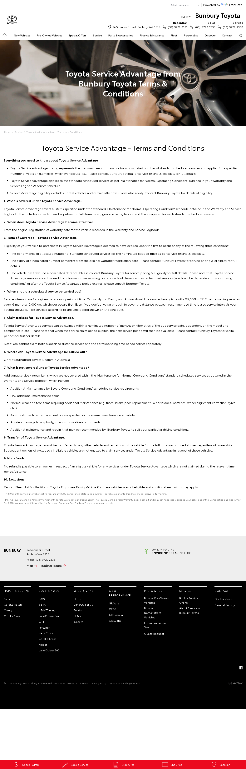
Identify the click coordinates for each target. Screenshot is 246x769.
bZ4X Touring (47, 610)
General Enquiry (224, 605)
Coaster (79, 622)
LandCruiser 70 (83, 604)
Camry (8, 610)
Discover (210, 35)
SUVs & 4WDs (49, 591)
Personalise (191, 35)
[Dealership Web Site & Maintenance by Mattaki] (235, 683)
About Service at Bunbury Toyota (190, 610)
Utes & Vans (84, 591)
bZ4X (42, 604)
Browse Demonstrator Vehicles (153, 612)
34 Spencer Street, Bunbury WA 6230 (136, 27)
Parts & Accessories (120, 35)
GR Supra (115, 620)
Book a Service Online (188, 600)
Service (97, 35)
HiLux (77, 599)
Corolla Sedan (13, 616)
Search (241, 35)
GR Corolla (116, 615)
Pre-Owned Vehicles (49, 35)
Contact (227, 35)
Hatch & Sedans (17, 591)
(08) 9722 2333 (178, 25)
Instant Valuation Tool (155, 625)
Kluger (43, 644)
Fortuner (44, 627)
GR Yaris (114, 603)
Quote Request (154, 633)
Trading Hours (51, 565)
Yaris (7, 599)
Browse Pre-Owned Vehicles (156, 600)
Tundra (78, 610)
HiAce (77, 616)
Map (30, 565)
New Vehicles (22, 35)
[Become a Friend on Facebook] (241, 668)
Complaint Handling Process (124, 683)
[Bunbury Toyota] (12, 20)
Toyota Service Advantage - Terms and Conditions (54, 132)
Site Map (84, 683)
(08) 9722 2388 (233, 25)
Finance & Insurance (152, 35)
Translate (235, 4)
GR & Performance (120, 593)
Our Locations (223, 599)
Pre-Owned (153, 591)
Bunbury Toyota (210, 15)
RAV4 (42, 599)
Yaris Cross (46, 633)
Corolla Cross (47, 639)
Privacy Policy (99, 683)
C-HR (42, 622)
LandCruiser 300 (49, 650)
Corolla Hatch (13, 604)
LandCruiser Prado (50, 616)
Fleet (174, 35)
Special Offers (77, 35)
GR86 (112, 609)
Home (4, 35)
